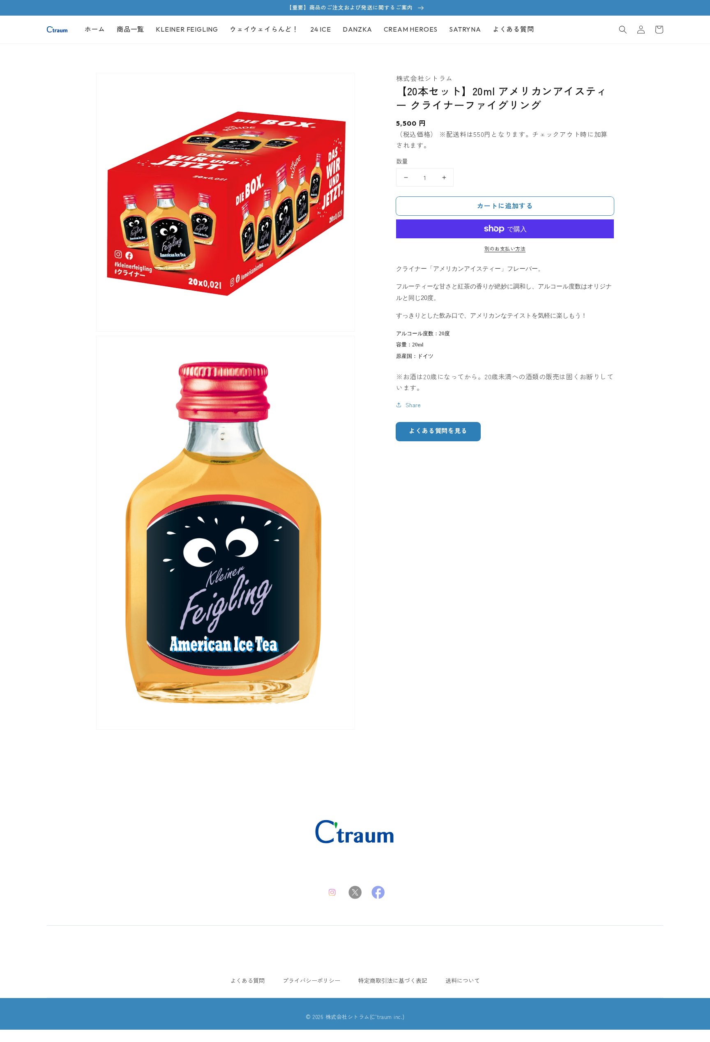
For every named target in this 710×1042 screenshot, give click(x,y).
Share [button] (413, 405)
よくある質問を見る (438, 431)
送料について (462, 980)
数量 (402, 161)
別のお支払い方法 (505, 248)
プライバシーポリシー (311, 980)
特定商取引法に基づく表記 (392, 980)
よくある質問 (247, 980)
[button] (623, 30)
